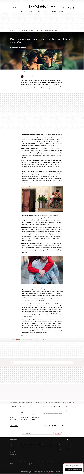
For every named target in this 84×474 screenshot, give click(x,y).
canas (23, 30)
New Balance (31, 30)
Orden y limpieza (13, 419)
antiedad (34, 419)
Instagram (71, 8)
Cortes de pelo (24, 417)
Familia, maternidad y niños (25, 411)
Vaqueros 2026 (21, 402)
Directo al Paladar (41, 445)
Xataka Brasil (12, 463)
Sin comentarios (15, 47)
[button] (28, 76)
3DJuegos (21, 445)
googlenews (73, 8)
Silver (22, 414)
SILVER (61, 11)
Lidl (53, 30)
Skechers (49, 30)
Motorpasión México (50, 462)
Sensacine (31, 445)
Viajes (11, 414)
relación (35, 339)
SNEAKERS (53, 11)
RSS (60, 426)
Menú (10, 8)
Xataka (11, 445)
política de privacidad (58, 413)
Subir (70, 440)
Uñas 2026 (68, 402)
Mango (19, 30)
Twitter (21, 47)
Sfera (46, 30)
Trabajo (33, 411)
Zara (26, 30)
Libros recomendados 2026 (31, 402)
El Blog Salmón (69, 445)
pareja (44, 339)
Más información (51, 472)
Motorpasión (50, 445)
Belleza (33, 414)
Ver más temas (14, 425)
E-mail (25, 47)
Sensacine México (32, 461)
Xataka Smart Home (12, 452)
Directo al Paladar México (41, 462)
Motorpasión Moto (51, 447)
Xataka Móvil (12, 447)
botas (11, 417)
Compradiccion (60, 449)
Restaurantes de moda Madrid (52, 402)
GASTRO (46, 11)
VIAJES (39, 11)
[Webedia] (13, 439)
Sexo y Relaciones (28, 339)
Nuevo (13, 8)
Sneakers (12, 411)
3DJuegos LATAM (23, 461)
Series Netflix (61, 402)
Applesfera (12, 449)
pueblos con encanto (24, 420)
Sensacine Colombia (31, 464)
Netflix (57, 30)
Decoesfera (59, 447)
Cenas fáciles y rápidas (41, 402)
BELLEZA (23, 11)
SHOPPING (31, 11)
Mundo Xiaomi (13, 454)
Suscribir (63, 410)
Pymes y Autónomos (69, 448)
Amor (40, 339)
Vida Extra (21, 447)
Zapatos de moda (36, 417)
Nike (35, 30)
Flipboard (68, 8)
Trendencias (59, 445)
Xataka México (13, 461)
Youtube (55, 426)
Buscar (16, 8)
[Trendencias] (42, 6)
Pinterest (63, 8)
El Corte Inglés (40, 30)
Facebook (66, 8)
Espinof (30, 447)
